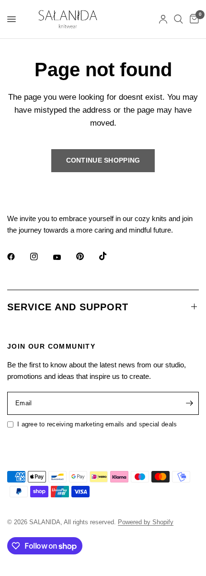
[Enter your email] (189, 403)
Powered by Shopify (145, 522)
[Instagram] (40, 256)
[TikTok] (109, 256)
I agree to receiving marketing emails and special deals (97, 424)
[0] (192, 19)
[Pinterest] (86, 256)
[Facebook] (17, 256)
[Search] (178, 19)
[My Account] (163, 19)
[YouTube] (63, 257)
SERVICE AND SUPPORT (67, 307)
